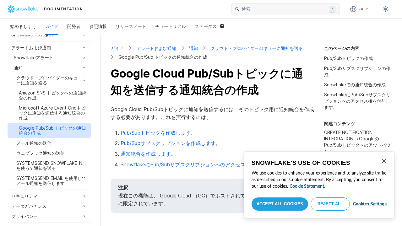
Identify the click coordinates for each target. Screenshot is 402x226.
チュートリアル (170, 26)
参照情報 (98, 26)
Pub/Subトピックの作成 (348, 58)
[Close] (384, 161)
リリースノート (131, 26)
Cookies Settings (370, 204)
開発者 (73, 26)
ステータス (206, 26)
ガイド (51, 26)
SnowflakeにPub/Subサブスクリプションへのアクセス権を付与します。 (357, 101)
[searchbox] (284, 9)
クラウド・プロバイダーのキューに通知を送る (256, 48)
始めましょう (23, 26)
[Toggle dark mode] (385, 9)
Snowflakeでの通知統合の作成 (355, 84)
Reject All (330, 204)
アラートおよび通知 (156, 48)
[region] (319, 184)
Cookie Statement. (307, 186)
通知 (193, 48)
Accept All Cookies (280, 204)
